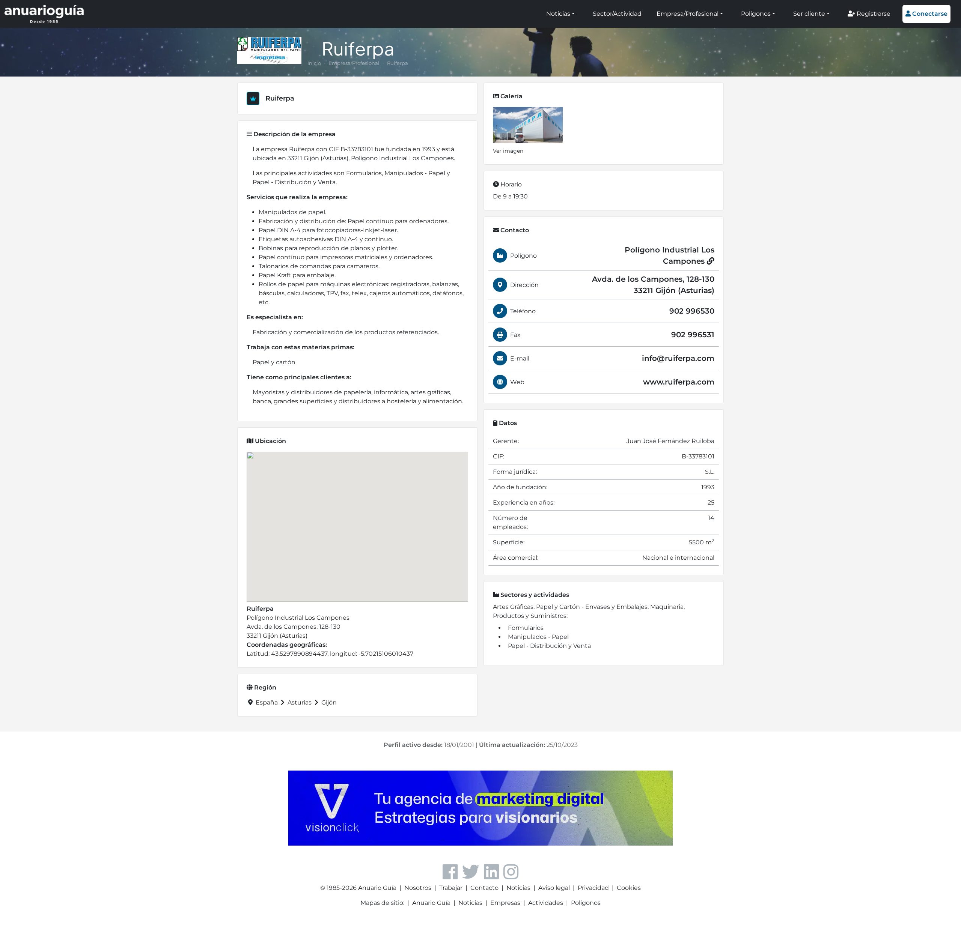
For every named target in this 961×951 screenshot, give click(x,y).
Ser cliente (809, 13)
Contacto (484, 887)
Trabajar (450, 887)
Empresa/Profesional (687, 13)
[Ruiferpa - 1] (528, 125)
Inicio (314, 63)
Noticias (558, 13)
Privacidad (593, 887)
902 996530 (691, 310)
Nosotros (417, 887)
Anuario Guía (431, 902)
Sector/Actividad (617, 13)
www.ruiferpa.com (678, 381)
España (266, 702)
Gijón (328, 702)
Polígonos (756, 13)
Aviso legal (554, 887)
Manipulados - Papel (538, 636)
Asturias (299, 702)
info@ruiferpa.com (678, 358)
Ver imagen (508, 150)
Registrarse (872, 13)
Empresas (505, 902)
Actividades (545, 902)
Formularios (526, 627)
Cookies (629, 887)
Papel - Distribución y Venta (549, 645)
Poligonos (586, 902)
